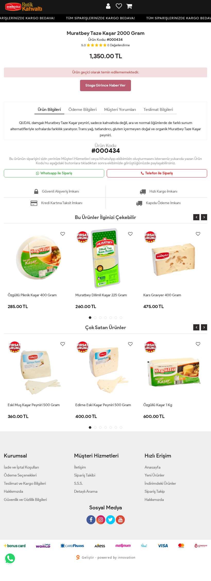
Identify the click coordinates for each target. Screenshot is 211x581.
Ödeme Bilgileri (82, 109)
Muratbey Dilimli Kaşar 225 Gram (101, 295)
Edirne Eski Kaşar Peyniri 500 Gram (103, 405)
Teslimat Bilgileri (158, 109)
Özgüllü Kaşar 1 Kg (157, 405)
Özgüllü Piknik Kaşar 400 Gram (32, 295)
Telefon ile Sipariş (159, 173)
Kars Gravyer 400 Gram (162, 295)
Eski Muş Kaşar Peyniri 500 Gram (34, 405)
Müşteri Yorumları (120, 109)
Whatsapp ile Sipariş (56, 173)
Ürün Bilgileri (49, 109)
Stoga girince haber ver (105, 85)
